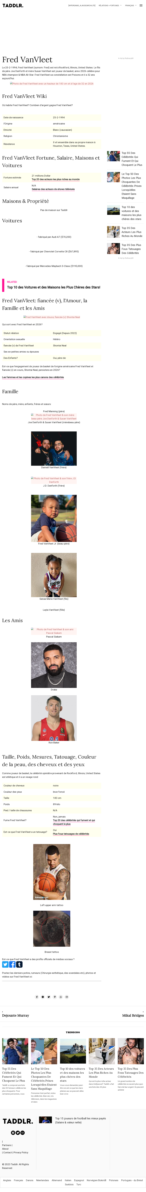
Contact (7, 1152)
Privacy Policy (21, 1152)
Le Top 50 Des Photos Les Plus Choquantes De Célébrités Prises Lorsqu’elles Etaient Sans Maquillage (132, 186)
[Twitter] (18, 1133)
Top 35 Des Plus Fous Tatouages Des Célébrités (131, 249)
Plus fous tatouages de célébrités (71, 833)
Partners (6, 1145)
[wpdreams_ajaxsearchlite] (81, 5)
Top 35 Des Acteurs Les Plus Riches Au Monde (132, 232)
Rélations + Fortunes (109, 5)
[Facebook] (13, 1133)
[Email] (22, 1133)
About (5, 1148)
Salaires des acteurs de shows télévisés (53, 189)
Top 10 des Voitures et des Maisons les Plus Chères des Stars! (53, 287)
